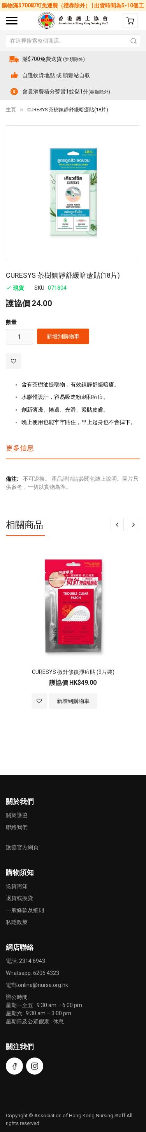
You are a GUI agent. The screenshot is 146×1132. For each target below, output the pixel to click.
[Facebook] (14, 1066)
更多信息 (20, 448)
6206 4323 (46, 973)
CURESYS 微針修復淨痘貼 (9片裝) (73, 672)
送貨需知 (17, 886)
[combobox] (73, 40)
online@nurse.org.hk (43, 985)
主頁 (11, 110)
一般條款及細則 (25, 910)
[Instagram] (34, 1066)
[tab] (73, 451)
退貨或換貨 (19, 898)
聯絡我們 (17, 827)
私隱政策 (17, 922)
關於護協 (17, 815)
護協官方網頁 (22, 847)
